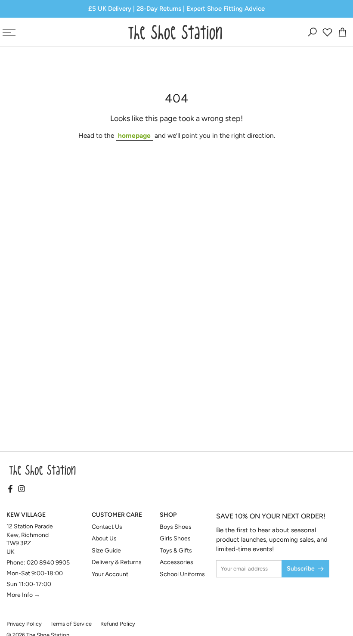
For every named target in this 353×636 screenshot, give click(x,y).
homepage (134, 135)
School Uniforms (182, 574)
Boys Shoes (176, 527)
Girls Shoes (175, 538)
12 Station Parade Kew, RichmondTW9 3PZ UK (29, 539)
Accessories (176, 562)
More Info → (23, 595)
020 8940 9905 (48, 562)
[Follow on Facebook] (10, 489)
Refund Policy (117, 623)
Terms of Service (71, 623)
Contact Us (107, 527)
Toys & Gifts (176, 550)
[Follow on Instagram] (21, 489)
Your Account (110, 574)
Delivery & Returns (117, 562)
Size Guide (106, 550)
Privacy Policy (24, 623)
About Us (104, 538)
